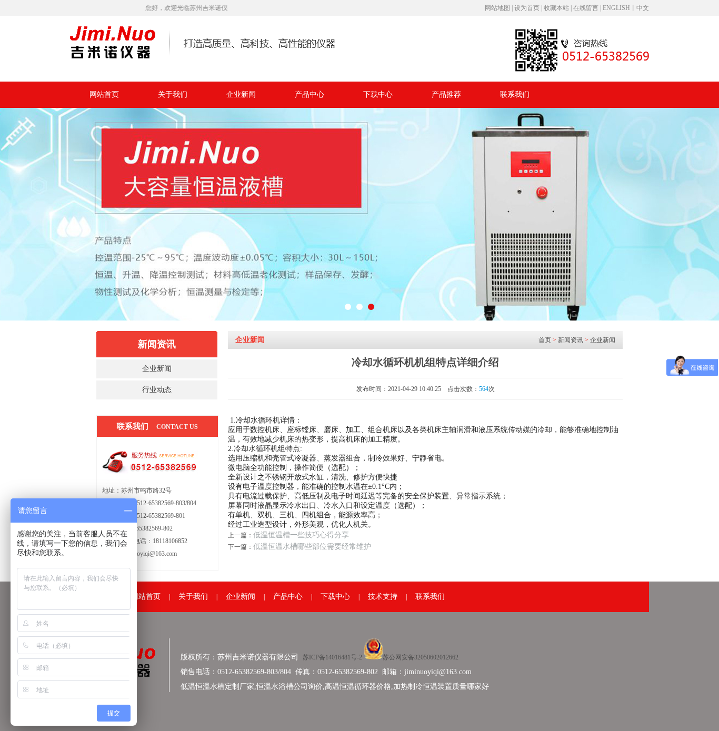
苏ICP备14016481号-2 (333, 657)
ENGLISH (616, 8)
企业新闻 (241, 94)
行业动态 (157, 390)
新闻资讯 (570, 340)
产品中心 (309, 94)
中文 (642, 8)
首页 (544, 340)
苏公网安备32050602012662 (420, 657)
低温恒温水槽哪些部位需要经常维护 (312, 546)
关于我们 (172, 94)
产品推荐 (446, 94)
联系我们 (515, 94)
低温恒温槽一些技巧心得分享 (301, 535)
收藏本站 (557, 8)
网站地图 (497, 8)
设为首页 (527, 8)
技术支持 (382, 596)
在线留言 (585, 8)
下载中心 (378, 94)
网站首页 (104, 94)
